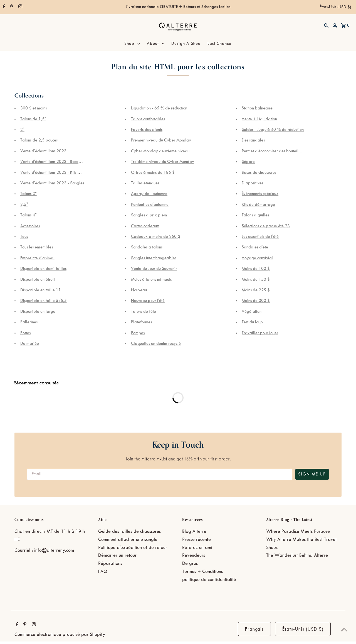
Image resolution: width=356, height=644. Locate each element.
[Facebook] (3, 7)
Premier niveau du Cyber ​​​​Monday (161, 140)
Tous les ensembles (36, 247)
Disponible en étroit (37, 279)
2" (22, 130)
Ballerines (29, 322)
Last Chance (219, 44)
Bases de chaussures (259, 172)
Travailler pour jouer (260, 333)
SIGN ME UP (312, 474)
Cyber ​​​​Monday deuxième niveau (160, 151)
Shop (129, 44)
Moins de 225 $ (256, 290)
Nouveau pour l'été (148, 301)
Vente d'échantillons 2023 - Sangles (52, 183)
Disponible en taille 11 (40, 290)
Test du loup (252, 322)
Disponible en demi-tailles (43, 269)
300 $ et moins (33, 108)
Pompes (138, 333)
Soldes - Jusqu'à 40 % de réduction (273, 130)
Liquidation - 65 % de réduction (159, 108)
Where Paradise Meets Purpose (298, 531)
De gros (190, 563)
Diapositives (252, 183)
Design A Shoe (186, 44)
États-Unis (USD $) (335, 7)
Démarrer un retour (117, 555)
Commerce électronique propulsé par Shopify (59, 634)
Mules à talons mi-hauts (151, 279)
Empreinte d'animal (37, 258)
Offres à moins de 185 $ (153, 172)
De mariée (29, 343)
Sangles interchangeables (153, 258)
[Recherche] (326, 25)
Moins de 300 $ (256, 301)
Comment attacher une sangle (127, 539)
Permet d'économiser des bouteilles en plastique (284, 151)
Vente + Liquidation (259, 119)
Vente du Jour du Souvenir (154, 269)
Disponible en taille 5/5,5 (43, 301)
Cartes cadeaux (145, 226)
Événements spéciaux (260, 194)
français (254, 629)
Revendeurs (193, 555)
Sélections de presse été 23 (266, 226)
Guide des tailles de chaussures (129, 531)
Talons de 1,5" (33, 119)
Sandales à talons (146, 247)
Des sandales (253, 140)
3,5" (24, 205)
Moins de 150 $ (256, 279)
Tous (24, 237)
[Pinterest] (11, 7)
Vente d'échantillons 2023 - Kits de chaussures (60, 172)
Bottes (25, 333)
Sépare (248, 162)
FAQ (102, 571)
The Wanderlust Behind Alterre (297, 555)
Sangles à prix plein (149, 215)
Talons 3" (28, 194)
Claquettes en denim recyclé (156, 343)
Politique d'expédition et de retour (132, 547)
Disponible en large (37, 311)
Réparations (110, 563)
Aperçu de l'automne (149, 194)
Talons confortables (148, 119)
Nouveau (139, 290)
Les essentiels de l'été (260, 237)
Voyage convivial (257, 258)
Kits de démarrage (258, 205)
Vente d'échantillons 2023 (43, 151)
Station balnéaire (257, 108)
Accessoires (30, 226)
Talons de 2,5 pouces (39, 140)
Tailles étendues (145, 183)
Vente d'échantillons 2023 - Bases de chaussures (62, 162)
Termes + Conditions (202, 571)
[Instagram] (19, 7)
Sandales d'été (255, 247)
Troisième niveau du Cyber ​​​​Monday (162, 162)
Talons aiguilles (255, 215)
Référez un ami (197, 547)
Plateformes (141, 322)
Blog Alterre (194, 531)
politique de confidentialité (209, 579)
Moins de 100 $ (256, 269)
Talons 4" (28, 215)
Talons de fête (143, 311)
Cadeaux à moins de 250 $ (155, 237)
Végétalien (251, 311)
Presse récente (196, 539)
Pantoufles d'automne (150, 205)
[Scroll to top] (344, 629)
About (153, 44)
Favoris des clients (146, 130)
